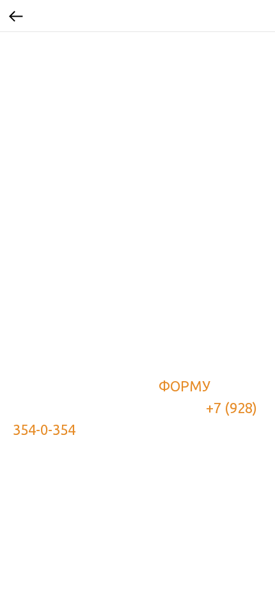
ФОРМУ (184, 386)
